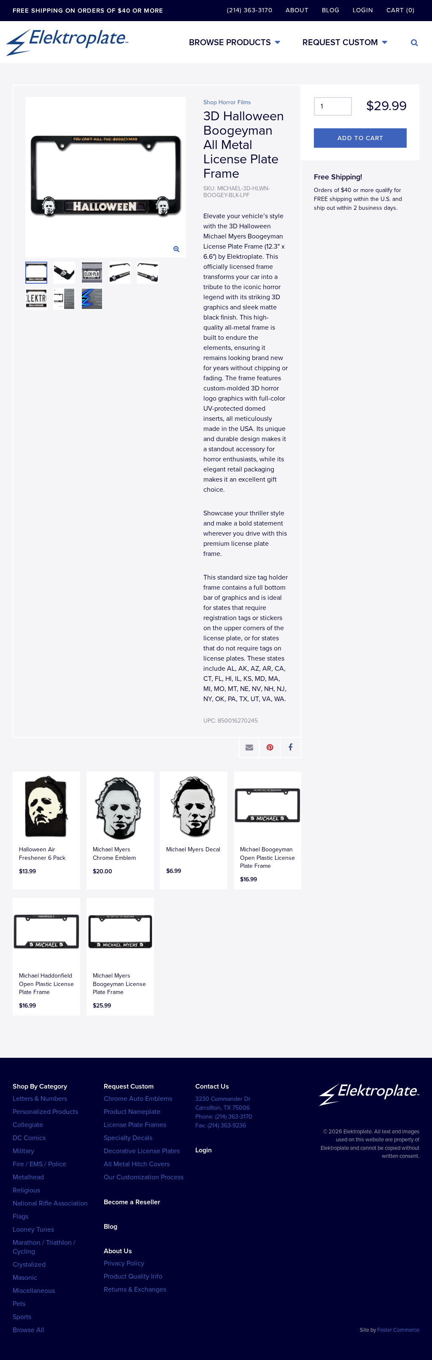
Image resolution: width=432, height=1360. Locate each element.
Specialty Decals (128, 1138)
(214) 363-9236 (227, 1125)
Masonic (25, 1277)
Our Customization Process (144, 1177)
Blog (331, 10)
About (297, 10)
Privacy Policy (124, 1263)
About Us (118, 1251)
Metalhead (28, 1177)
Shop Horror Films (227, 102)
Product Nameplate (132, 1112)
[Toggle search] (414, 42)
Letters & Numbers (40, 1099)
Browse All (28, 1330)
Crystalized (29, 1264)
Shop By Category (40, 1086)
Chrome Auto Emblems (138, 1099)
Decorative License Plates (142, 1151)
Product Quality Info (133, 1276)
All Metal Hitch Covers (137, 1164)
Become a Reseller (132, 1202)
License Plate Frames (135, 1125)
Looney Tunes (33, 1229)
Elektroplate (67, 42)
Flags (20, 1216)
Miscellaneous (34, 1291)
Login (363, 10)
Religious (26, 1190)
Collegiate (28, 1125)
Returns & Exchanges (135, 1289)
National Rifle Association (50, 1203)
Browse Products (230, 42)
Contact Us (212, 1086)
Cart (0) (400, 10)
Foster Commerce (398, 1330)
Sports (22, 1317)
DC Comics (29, 1138)
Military (23, 1151)
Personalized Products (45, 1112)
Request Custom (340, 42)
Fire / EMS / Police (39, 1164)
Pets (19, 1304)
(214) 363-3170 (250, 10)
